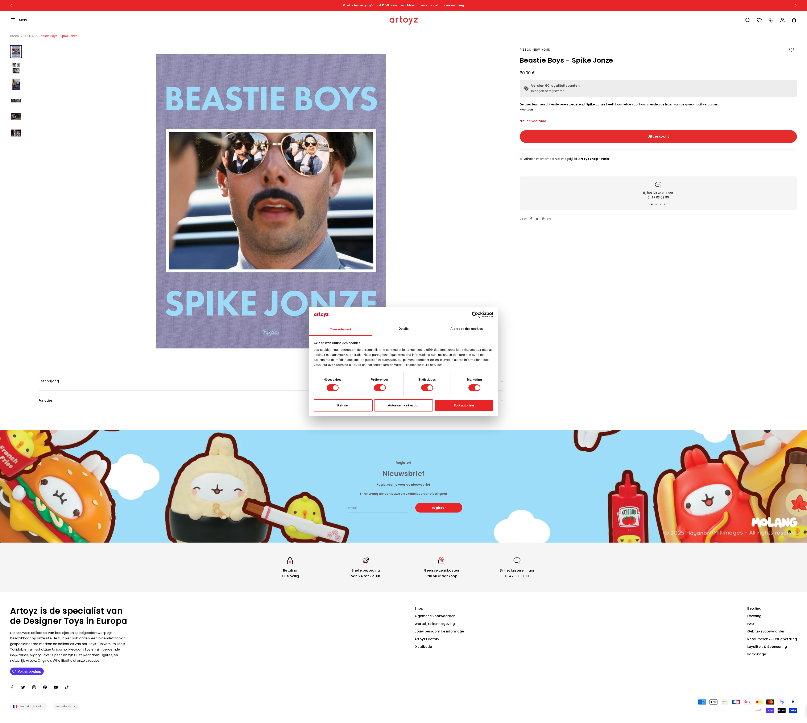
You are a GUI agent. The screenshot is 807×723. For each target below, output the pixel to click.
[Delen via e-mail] (549, 219)
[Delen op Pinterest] (543, 219)
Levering (754, 616)
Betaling (754, 608)
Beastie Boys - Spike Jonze (58, 36)
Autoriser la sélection (403, 405)
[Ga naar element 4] (16, 100)
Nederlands (63, 706)
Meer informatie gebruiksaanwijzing (444, 5)
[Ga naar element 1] (16, 51)
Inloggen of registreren (547, 91)
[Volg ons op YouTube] (56, 687)
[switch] (380, 387)
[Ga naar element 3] (16, 84)
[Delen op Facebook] (531, 219)
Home (14, 36)
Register (439, 508)
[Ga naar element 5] (16, 116)
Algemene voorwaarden (434, 616)
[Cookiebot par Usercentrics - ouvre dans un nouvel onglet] (475, 315)
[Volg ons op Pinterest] (45, 687)
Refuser (343, 405)
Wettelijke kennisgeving (434, 623)
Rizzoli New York (535, 49)
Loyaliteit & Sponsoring (767, 646)
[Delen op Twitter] (537, 219)
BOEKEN (29, 36)
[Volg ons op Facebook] (12, 687)
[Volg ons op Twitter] (23, 687)
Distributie (423, 646)
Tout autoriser (464, 405)
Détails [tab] (403, 328)
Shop (418, 608)
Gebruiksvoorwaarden (766, 631)
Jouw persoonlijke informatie (439, 631)
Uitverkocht (658, 136)
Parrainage (756, 654)
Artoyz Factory (426, 639)
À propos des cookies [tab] (466, 328)
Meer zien (526, 110)
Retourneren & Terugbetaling (772, 639)
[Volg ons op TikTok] (67, 687)
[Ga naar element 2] (16, 67)
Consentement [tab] (340, 329)
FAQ (750, 623)
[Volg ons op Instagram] (34, 687)
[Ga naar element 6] (16, 132)
